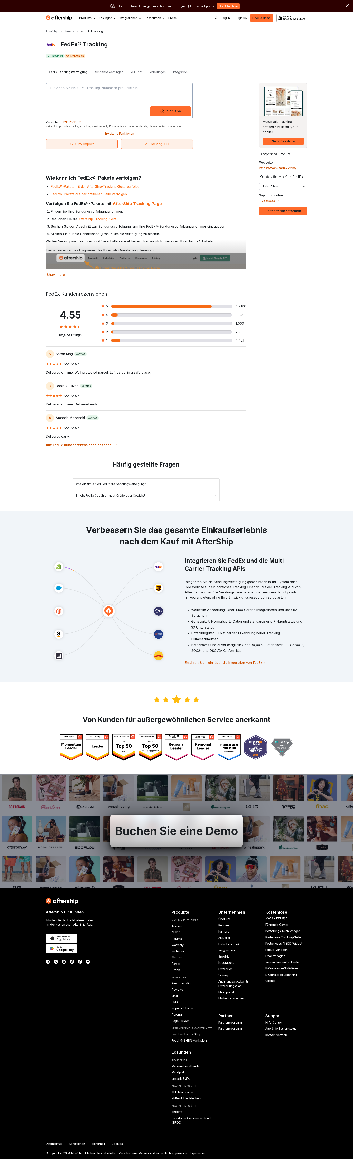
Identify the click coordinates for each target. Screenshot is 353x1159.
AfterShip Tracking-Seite (97, 219)
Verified (80, 353)
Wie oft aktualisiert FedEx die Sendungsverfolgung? (111, 484)
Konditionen (77, 1144)
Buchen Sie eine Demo (176, 831)
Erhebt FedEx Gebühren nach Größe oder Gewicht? (110, 495)
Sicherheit (98, 1144)
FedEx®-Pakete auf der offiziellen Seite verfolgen (89, 194)
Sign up (242, 18)
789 (239, 332)
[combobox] (283, 186)
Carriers (69, 31)
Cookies (117, 1144)
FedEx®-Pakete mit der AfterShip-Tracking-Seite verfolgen (96, 186)
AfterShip (52, 31)
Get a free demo (283, 141)
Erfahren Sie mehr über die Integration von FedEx (225, 663)
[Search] (216, 18)
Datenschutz (54, 1144)
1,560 (240, 323)
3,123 (239, 315)
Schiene (174, 111)
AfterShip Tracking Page (137, 203)
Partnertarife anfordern (283, 211)
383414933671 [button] (71, 122)
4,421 (240, 340)
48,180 (241, 306)
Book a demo (261, 18)
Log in (226, 18)
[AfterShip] (60, 18)
